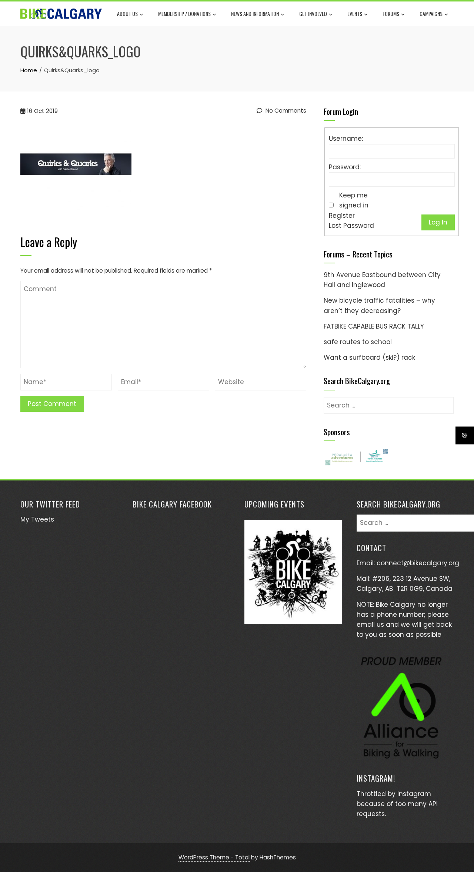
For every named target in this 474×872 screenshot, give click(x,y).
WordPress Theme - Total (214, 857)
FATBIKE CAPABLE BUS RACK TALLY (374, 326)
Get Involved (313, 13)
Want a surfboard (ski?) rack (369, 357)
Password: (345, 167)
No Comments (285, 110)
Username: (346, 138)
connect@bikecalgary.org (418, 563)
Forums (391, 13)
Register (342, 215)
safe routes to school (358, 341)
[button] (356, 457)
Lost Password (351, 225)
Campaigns (431, 13)
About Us (127, 13)
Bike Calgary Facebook (172, 504)
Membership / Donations (184, 13)
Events (354, 13)
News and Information (255, 13)
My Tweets (37, 519)
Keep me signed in (353, 200)
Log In (438, 222)
